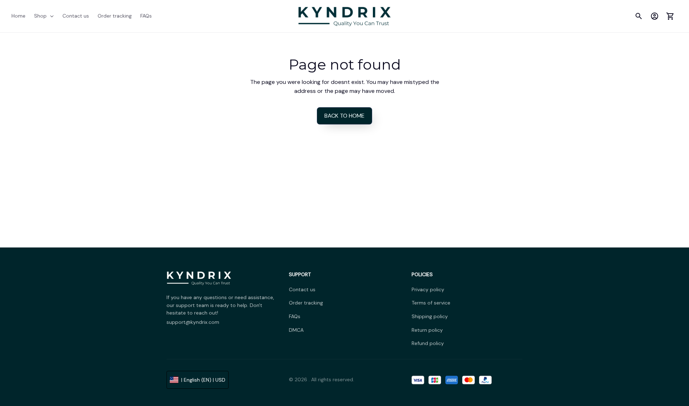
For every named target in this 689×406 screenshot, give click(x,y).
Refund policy (428, 343)
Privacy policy (428, 289)
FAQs (294, 316)
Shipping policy (430, 316)
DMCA (296, 330)
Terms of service (431, 302)
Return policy (427, 330)
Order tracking (306, 302)
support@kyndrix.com (193, 322)
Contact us (302, 289)
